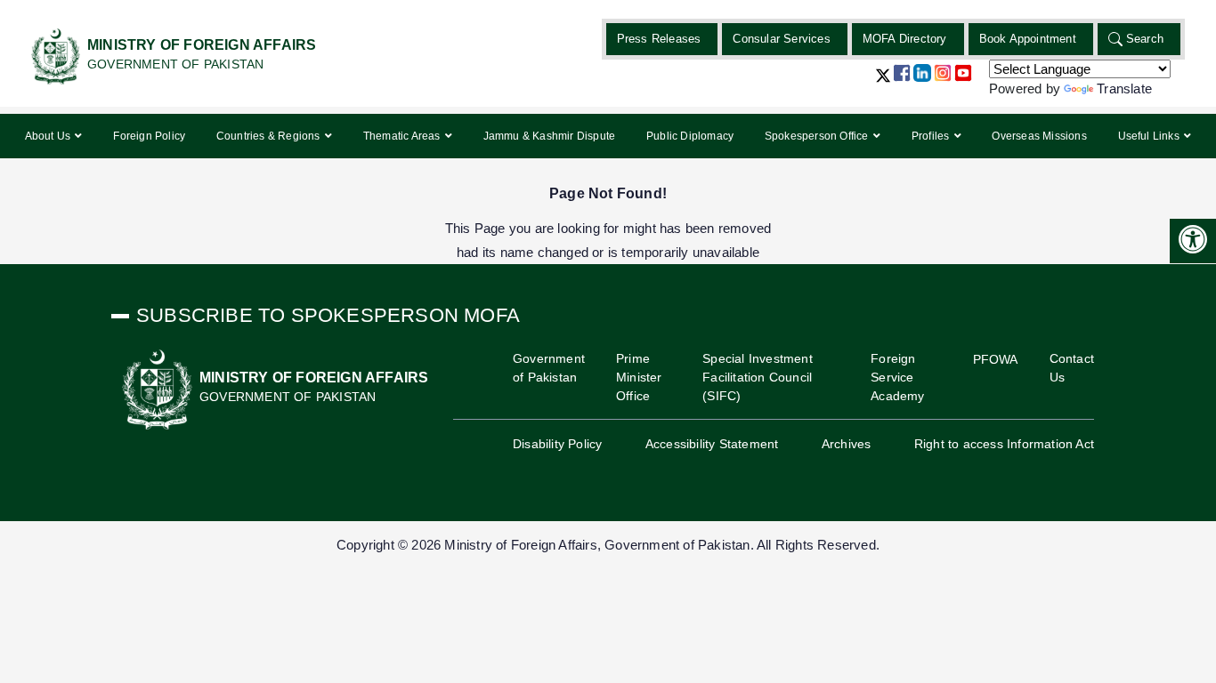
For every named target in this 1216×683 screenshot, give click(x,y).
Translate (1124, 88)
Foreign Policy (149, 136)
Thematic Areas (403, 136)
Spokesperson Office (818, 136)
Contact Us (1072, 367)
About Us (49, 136)
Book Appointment (1027, 38)
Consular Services (781, 38)
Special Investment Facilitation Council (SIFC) (757, 377)
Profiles (932, 136)
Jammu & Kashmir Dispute (549, 136)
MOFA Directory (905, 38)
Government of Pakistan (549, 367)
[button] (883, 82)
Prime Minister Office (639, 377)
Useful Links (1150, 136)
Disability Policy (557, 444)
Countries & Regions (269, 136)
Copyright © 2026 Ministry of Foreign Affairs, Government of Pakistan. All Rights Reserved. (608, 544)
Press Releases (659, 38)
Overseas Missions (1039, 136)
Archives (846, 444)
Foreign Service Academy (897, 377)
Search (1144, 38)
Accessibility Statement (712, 444)
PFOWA (995, 359)
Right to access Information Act (1004, 444)
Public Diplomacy (690, 136)
